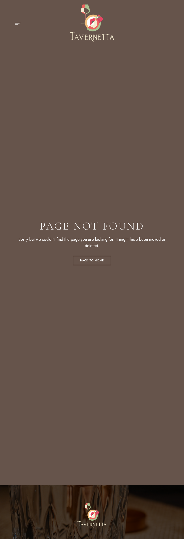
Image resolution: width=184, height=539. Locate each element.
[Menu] (16, 23)
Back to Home (92, 260)
